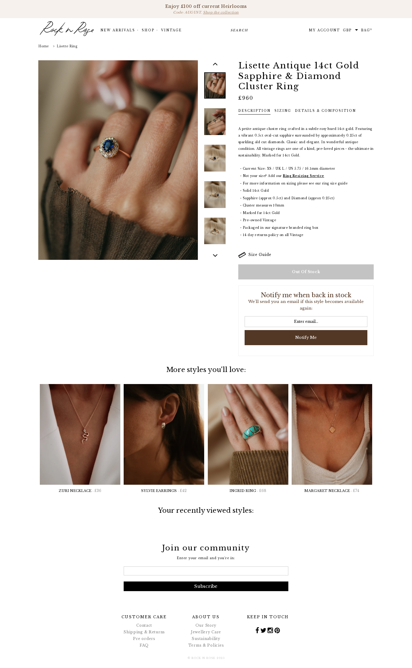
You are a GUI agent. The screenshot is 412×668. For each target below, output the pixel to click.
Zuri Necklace (80, 490)
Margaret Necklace (331, 490)
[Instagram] (270, 630)
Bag (366, 30)
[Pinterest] (277, 630)
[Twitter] (263, 630)
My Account (324, 30)
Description (254, 111)
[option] (215, 90)
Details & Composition (325, 111)
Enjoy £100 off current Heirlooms (206, 9)
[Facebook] (257, 630)
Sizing (282, 111)
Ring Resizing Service (303, 176)
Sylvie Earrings (164, 490)
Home (43, 46)
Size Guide (258, 254)
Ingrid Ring (248, 490)
